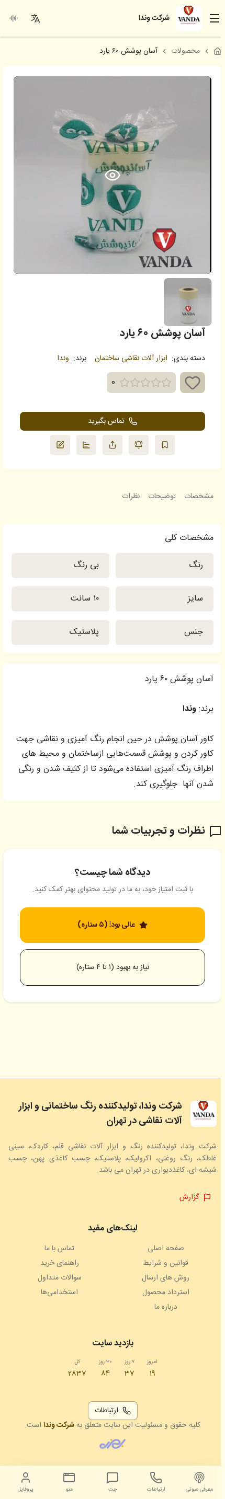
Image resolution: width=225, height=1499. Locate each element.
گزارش (189, 1197)
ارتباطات (106, 1410)
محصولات (185, 51)
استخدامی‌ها (59, 1292)
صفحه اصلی (166, 1248)
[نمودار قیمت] (86, 445)
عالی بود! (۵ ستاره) (106, 925)
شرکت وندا (58, 1425)
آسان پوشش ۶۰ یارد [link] (128, 51)
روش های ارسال (165, 1278)
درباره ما (165, 1307)
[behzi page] (112, 1444)
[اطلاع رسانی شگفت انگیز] (139, 445)
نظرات (131, 496)
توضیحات (162, 496)
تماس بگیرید (106, 421)
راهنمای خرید (59, 1263)
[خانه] (217, 51)
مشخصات (198, 496)
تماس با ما (59, 1248)
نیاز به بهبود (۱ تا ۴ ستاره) (112, 967)
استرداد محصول (165, 1292)
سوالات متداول (60, 1278)
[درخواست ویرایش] (60, 445)
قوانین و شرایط (165, 1263)
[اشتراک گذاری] (112, 445)
